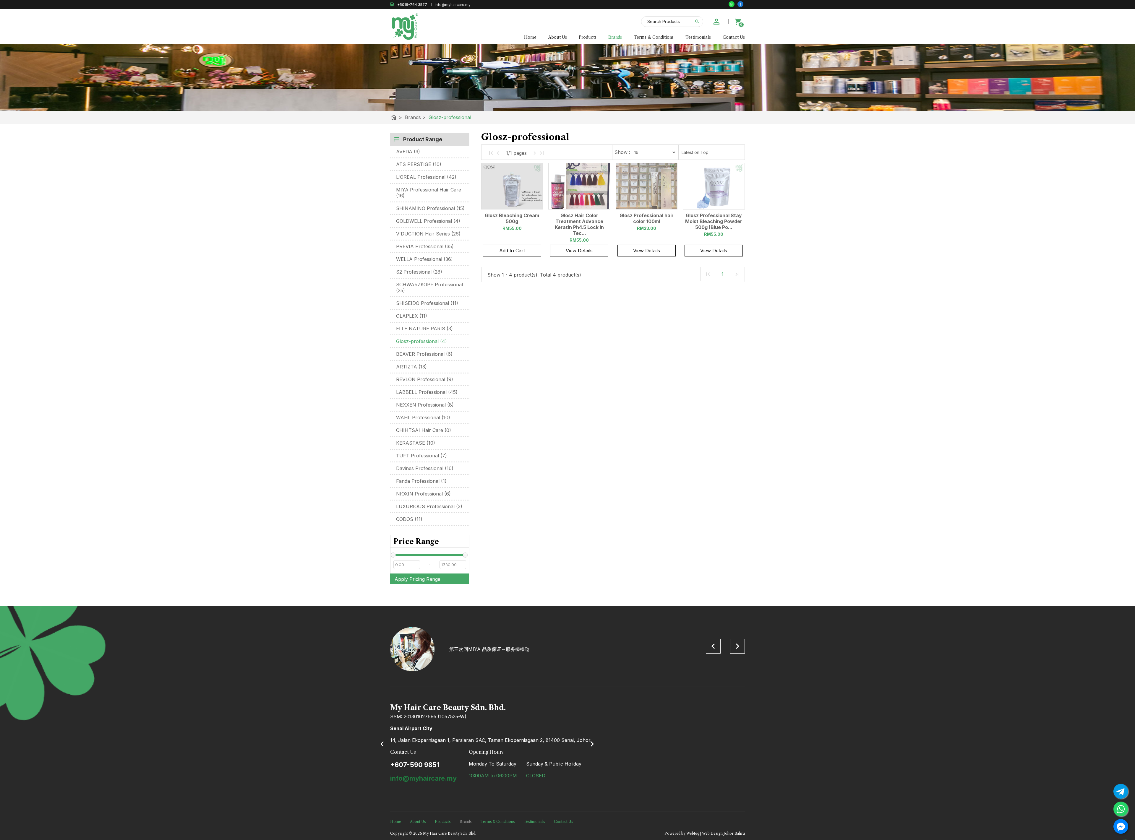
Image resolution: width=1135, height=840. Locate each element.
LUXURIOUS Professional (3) (429, 506)
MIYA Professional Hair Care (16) (428, 193)
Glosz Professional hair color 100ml (647, 218)
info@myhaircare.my (423, 778)
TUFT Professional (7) (421, 456)
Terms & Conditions (654, 37)
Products (587, 37)
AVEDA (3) (408, 152)
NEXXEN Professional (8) (425, 405)
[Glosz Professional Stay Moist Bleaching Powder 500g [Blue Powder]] (713, 186)
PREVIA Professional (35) (425, 246)
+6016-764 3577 (412, 4)
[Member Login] (716, 21)
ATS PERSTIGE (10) (418, 164)
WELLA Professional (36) (424, 259)
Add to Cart (512, 251)
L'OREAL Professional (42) (426, 177)
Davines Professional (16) (424, 468)
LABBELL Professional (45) (427, 392)
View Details (579, 251)
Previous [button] (713, 646)
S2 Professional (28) (419, 272)
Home (530, 37)
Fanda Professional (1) (421, 481)
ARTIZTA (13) (411, 367)
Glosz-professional (450, 117)
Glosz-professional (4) (421, 341)
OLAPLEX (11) (411, 316)
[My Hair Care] (740, 4)
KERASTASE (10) (415, 443)
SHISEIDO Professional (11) (427, 303)
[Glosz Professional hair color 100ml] (646, 186)
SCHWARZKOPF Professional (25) (429, 287)
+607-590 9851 (415, 764)
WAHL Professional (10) (423, 417)
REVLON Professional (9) (424, 379)
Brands (615, 37)
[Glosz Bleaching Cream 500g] (512, 186)
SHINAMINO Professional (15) (430, 208)
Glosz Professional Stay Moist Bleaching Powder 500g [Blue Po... (713, 221)
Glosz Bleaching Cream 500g (512, 218)
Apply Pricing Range (417, 579)
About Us (557, 37)
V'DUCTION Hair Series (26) (428, 234)
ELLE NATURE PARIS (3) (424, 329)
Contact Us (734, 37)
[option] (567, 649)
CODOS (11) (409, 519)
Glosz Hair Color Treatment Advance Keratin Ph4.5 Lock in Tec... (579, 224)
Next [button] (737, 646)
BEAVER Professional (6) (424, 354)
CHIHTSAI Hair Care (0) (423, 430)
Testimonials (698, 37)
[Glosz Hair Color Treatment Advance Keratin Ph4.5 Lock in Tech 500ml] (579, 186)
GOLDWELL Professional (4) (428, 221)
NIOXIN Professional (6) (423, 494)
